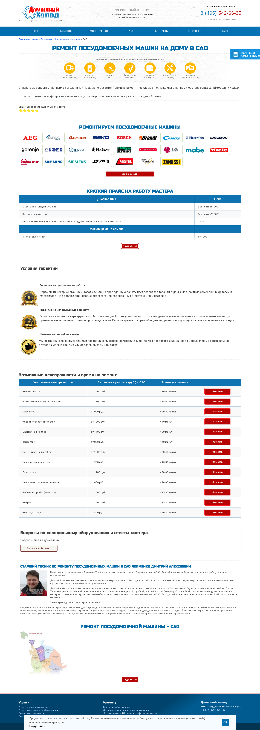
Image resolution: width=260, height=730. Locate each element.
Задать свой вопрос (39, 548)
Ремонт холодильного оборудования (39, 710)
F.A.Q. (130, 31)
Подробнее (130, 246)
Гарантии (66, 31)
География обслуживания (117, 707)
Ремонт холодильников (31, 713)
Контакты (162, 31)
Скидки (225, 31)
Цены (34, 31)
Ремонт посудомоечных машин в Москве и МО (41, 21)
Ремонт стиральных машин (33, 707)
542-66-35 (221, 13)
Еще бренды (130, 174)
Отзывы (193, 31)
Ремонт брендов (98, 31)
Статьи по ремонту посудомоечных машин (126, 710)
